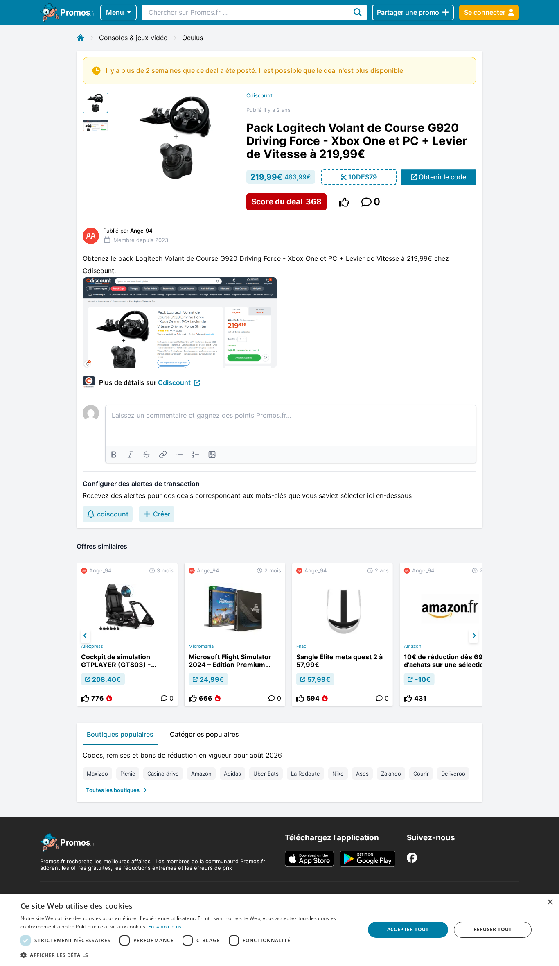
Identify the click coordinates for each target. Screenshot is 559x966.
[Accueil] (81, 38)
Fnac (301, 646)
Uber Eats (266, 773)
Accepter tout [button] (408, 929)
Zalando (391, 773)
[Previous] (85, 636)
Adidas (232, 773)
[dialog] (279, 930)
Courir (421, 773)
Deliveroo (453, 773)
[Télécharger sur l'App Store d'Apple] (309, 859)
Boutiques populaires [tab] (120, 734)
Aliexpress (92, 646)
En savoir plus (164, 926)
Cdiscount (259, 95)
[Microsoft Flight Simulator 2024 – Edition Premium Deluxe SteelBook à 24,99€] (235, 634)
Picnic (127, 773)
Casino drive (163, 773)
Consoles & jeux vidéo (133, 38)
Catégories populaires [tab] (204, 734)
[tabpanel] (279, 770)
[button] (187, 955)
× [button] (550, 902)
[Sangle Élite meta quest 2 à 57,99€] (342, 634)
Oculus (192, 38)
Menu (115, 12)
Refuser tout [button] (492, 929)
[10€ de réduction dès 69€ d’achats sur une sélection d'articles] (450, 634)
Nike (338, 773)
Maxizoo (97, 773)
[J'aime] (344, 202)
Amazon (412, 646)
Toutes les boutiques (113, 790)
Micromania (201, 646)
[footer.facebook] (412, 858)
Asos (362, 773)
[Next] (473, 636)
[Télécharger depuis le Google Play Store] (367, 859)
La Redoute (305, 773)
